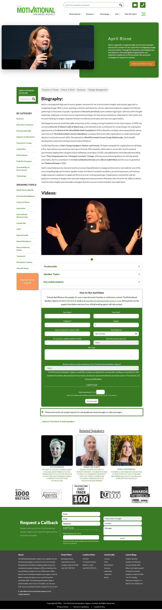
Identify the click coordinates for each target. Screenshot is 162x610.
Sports (106, 577)
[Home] (36, 10)
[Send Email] (136, 5)
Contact (107, 559)
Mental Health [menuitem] (22, 235)
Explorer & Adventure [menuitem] (25, 137)
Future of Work (67, 90)
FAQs (106, 562)
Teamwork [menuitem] (21, 256)
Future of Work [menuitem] (23, 202)
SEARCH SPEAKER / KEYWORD (26, 91)
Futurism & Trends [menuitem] (24, 143)
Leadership (108, 571)
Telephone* (67, 321)
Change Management (97, 90)
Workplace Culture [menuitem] (24, 262)
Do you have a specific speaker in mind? (67, 339)
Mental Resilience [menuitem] (24, 241)
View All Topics (131, 14)
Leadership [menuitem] (21, 223)
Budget (116, 321)
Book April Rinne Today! (142, 63)
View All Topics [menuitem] (23, 268)
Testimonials (50, 266)
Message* (91, 347)
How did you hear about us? (116, 339)
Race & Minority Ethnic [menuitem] (23, 248)
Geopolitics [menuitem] (21, 149)
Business (81, 90)
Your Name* (67, 312)
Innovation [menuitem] (21, 208)
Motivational (108, 565)
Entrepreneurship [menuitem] (24, 131)
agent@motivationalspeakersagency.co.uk (103, 301)
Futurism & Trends (50, 90)
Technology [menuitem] (21, 176)
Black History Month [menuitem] (25, 190)
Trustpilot (41, 583)
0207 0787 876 (67, 301)
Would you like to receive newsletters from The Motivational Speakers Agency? (92, 364)
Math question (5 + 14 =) (72, 533)
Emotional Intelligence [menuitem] (26, 196)
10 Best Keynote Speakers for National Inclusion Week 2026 (133, 562)
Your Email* (116, 312)
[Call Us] (142, 5)
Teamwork (107, 574)
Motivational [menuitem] (22, 155)
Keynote (107, 568)
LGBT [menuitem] (19, 229)
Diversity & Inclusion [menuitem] (25, 125)
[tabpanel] (91, 226)
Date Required (116, 330)
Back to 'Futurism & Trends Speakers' (58, 421)
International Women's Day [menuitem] (22, 215)
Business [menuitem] (20, 119)
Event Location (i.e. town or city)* (67, 330)
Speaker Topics (52, 274)
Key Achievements (54, 281)
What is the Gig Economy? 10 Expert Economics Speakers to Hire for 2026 (135, 571)
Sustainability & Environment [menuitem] (23, 168)
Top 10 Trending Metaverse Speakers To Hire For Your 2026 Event (134, 580)
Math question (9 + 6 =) (87, 392)
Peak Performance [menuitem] (24, 161)
